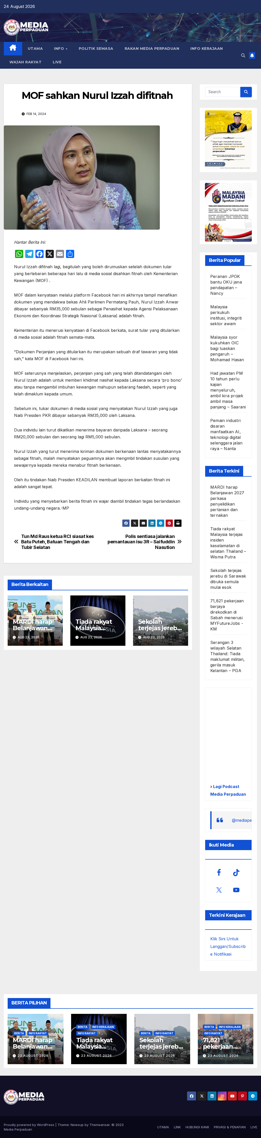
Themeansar (99, 1125)
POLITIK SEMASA (96, 48)
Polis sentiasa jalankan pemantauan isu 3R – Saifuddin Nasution (141, 542)
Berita (19, 1033)
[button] (243, 55)
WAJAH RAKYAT (25, 62)
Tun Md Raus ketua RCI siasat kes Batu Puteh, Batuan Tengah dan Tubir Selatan (57, 542)
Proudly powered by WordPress (29, 1125)
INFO (59, 48)
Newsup (77, 1125)
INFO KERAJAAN (206, 48)
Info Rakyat (38, 1033)
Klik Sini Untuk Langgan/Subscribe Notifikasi (228, 946)
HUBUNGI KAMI (197, 1127)
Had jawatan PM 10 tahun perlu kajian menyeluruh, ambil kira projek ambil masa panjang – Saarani (228, 390)
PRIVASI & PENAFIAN (230, 1127)
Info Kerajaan (103, 1026)
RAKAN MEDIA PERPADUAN (152, 48)
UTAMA (35, 48)
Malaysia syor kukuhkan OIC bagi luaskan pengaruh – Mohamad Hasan (227, 348)
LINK (177, 1127)
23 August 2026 (33, 1056)
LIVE (57, 62)
